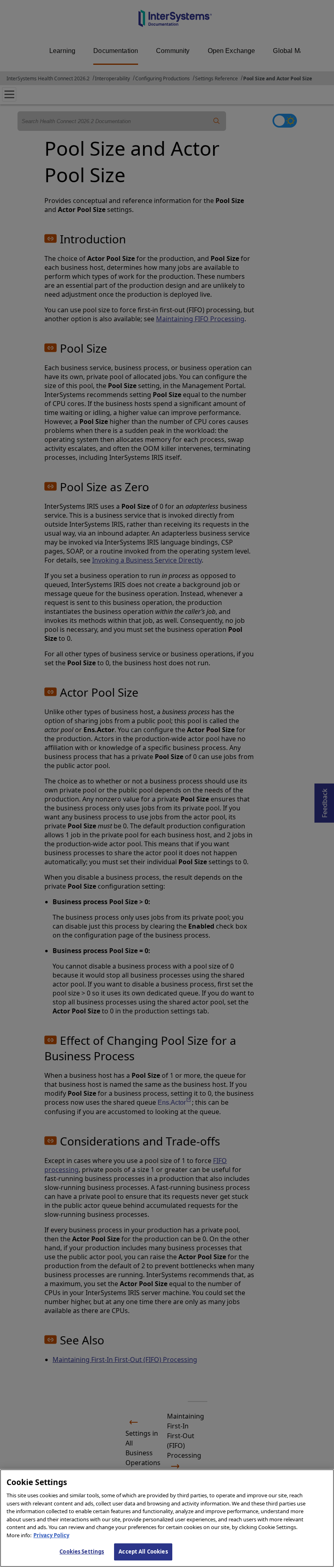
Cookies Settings (81, 1551)
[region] (167, 1518)
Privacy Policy (51, 1535)
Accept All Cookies (143, 1551)
